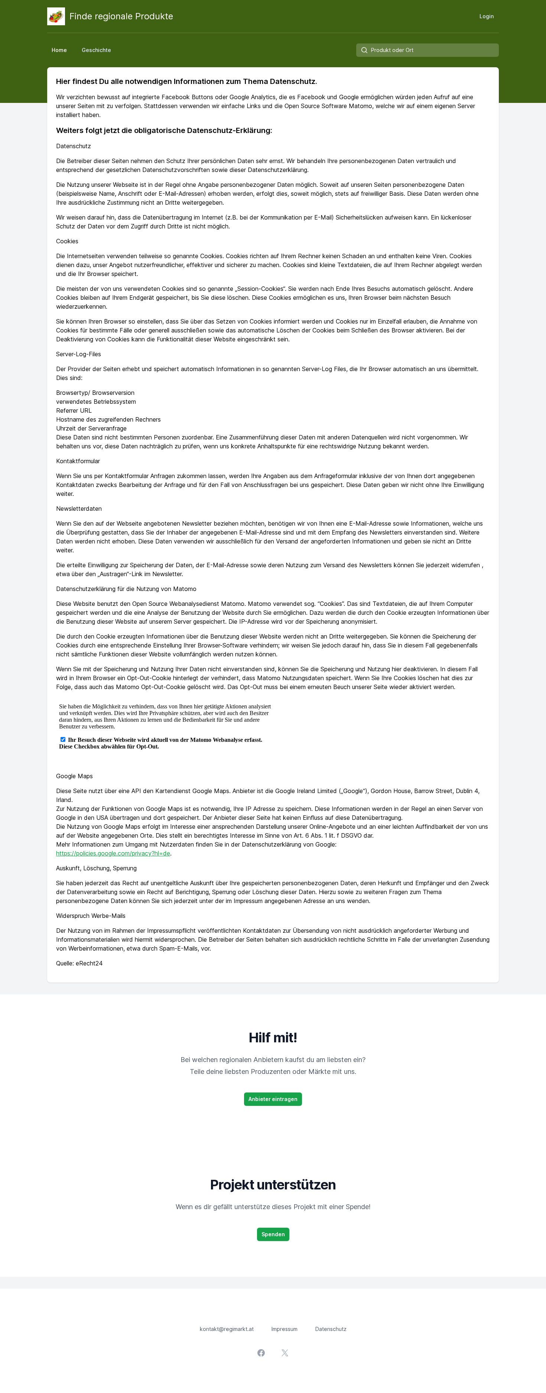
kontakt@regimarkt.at (227, 1329)
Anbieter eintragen (273, 1099)
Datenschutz (331, 1329)
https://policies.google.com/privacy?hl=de (113, 853)
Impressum (285, 1329)
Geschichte (96, 50)
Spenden (273, 1234)
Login (487, 16)
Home (59, 50)
